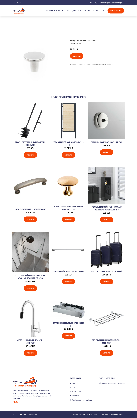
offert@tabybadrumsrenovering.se (111, 3)
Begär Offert (115, 11)
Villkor (89, 414)
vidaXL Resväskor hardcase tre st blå (106, 271)
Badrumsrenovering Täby (57, 11)
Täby (95, 3)
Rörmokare (76, 396)
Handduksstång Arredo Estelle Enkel (68, 271)
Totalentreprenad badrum (82, 400)
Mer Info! (77, 56)
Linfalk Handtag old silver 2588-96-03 (30, 209)
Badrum (18, 29)
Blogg (96, 11)
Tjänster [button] (75, 11)
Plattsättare (76, 391)
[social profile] (20, 3)
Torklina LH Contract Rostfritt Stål (106, 142)
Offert (74, 387)
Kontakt (82, 414)
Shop (104, 11)
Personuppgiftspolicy (101, 414)
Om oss (87, 11)
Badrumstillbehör (30, 29)
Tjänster (75, 383)
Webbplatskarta (117, 414)
